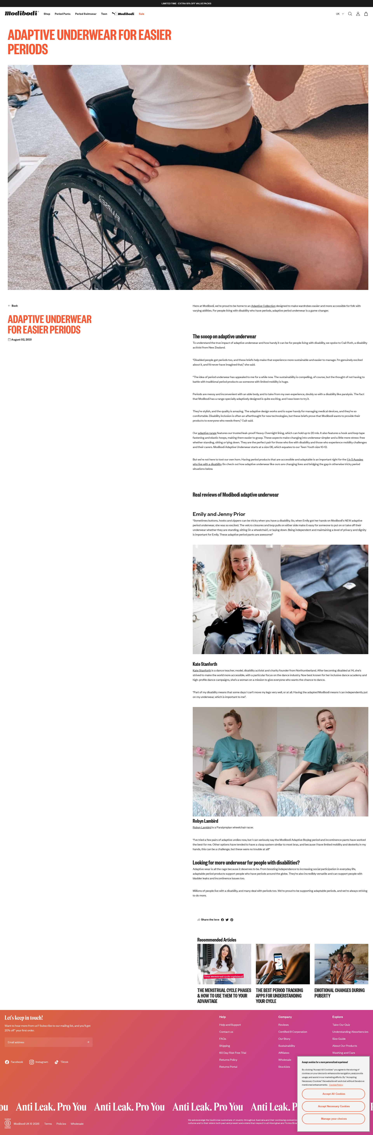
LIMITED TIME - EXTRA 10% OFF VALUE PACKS (186, 3)
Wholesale (284, 1059)
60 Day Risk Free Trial (232, 1052)
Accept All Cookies (333, 1093)
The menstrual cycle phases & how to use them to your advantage (224, 995)
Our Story (284, 1038)
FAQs (222, 1038)
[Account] (358, 13)
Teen (104, 13)
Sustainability (286, 1045)
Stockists (284, 1066)
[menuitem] (125, 14)
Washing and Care (343, 1052)
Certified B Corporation (292, 1031)
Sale (141, 13)
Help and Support (230, 1024)
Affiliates (283, 1052)
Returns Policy (228, 1059)
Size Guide (339, 1038)
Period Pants (63, 13)
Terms (48, 1123)
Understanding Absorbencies (350, 1031)
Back (15, 305)
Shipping (224, 1045)
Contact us (226, 1031)
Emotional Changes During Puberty (340, 993)
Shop (47, 13)
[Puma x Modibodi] (125, 14)
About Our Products (344, 1045)
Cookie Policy (336, 1084)
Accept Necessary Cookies (334, 1106)
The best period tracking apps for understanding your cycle (279, 995)
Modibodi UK (21, 1123)
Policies (61, 1123)
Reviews (283, 1024)
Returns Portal (228, 1066)
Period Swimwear (85, 13)
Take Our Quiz (341, 1024)
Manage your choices (334, 1118)
